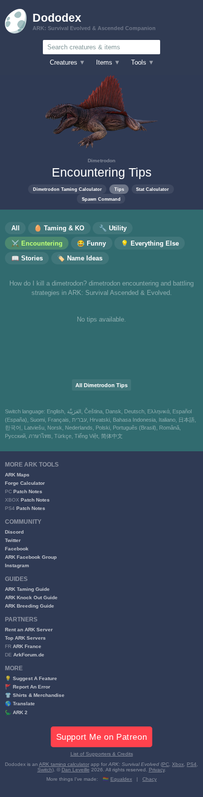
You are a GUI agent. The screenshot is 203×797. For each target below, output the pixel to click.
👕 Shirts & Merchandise (35, 695)
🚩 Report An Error (27, 686)
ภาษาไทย (40, 436)
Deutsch (134, 411)
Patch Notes (27, 491)
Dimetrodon (101, 160)
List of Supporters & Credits (101, 754)
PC (165, 764)
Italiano (167, 420)
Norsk (54, 428)
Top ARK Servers (25, 638)
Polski (103, 428)
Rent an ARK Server (29, 629)
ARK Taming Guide (27, 589)
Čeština (93, 411)
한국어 (13, 428)
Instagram (17, 565)
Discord (14, 532)
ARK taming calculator (64, 764)
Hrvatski (100, 420)
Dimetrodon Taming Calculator (67, 189)
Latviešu (34, 428)
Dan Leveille (76, 769)
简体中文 (112, 436)
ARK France (27, 646)
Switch (44, 769)
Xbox (178, 764)
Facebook (17, 548)
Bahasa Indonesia (134, 420)
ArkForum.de (28, 654)
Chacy (149, 779)
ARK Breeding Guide (29, 606)
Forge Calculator (25, 483)
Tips (119, 189)
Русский (15, 436)
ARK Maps (17, 474)
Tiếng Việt (86, 436)
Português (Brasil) (134, 428)
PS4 (192, 764)
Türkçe (62, 436)
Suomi (37, 420)
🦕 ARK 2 (16, 712)
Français (58, 420)
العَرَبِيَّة (74, 411)
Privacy (157, 769)
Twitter (13, 540)
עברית (79, 420)
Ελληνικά (158, 411)
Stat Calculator (152, 189)
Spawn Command (101, 199)
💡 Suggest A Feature (31, 678)
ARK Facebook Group (31, 557)
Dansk (113, 411)
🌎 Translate (20, 703)
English (55, 411)
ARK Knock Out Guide (31, 597)
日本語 (186, 420)
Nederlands (79, 428)
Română (169, 428)
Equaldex (121, 779)
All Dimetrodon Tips (101, 385)
